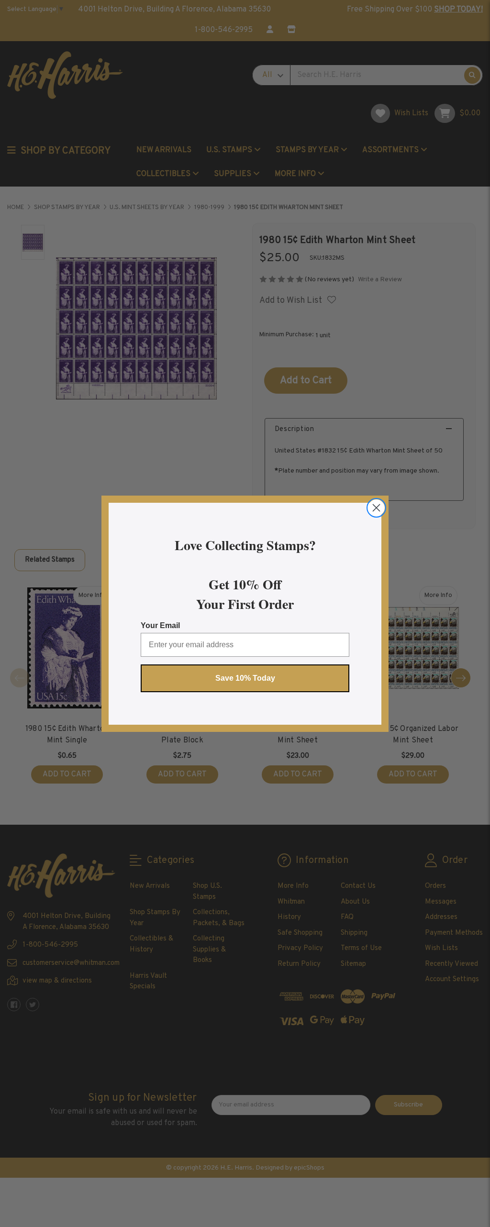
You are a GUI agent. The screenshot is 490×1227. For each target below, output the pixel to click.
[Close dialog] (376, 507)
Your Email (160, 625)
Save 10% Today (245, 678)
